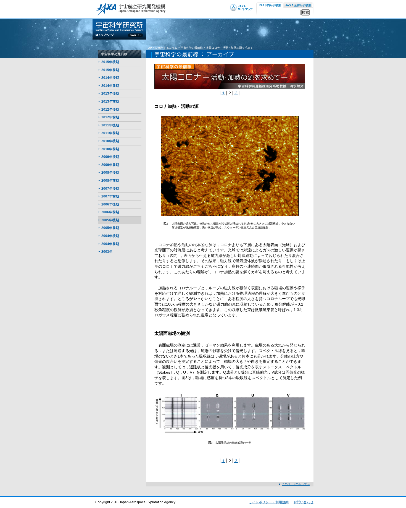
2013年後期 (110, 93)
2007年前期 (110, 196)
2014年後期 (110, 78)
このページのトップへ (296, 484)
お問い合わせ (303, 502)
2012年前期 (110, 117)
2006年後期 (110, 204)
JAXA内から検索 (298, 5)
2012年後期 (110, 109)
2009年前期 (110, 165)
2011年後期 (110, 125)
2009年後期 (110, 157)
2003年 (106, 252)
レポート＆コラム (166, 47)
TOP (149, 47)
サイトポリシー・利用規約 (269, 502)
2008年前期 (110, 181)
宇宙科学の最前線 (192, 47)
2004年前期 (110, 244)
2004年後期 (110, 236)
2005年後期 (110, 220)
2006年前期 (110, 212)
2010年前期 (110, 149)
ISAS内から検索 (269, 5)
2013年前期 (110, 101)
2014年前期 (110, 86)
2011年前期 (110, 133)
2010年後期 (110, 141)
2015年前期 (110, 70)
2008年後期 (110, 172)
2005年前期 (110, 228)
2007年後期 (110, 189)
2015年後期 (110, 62)
